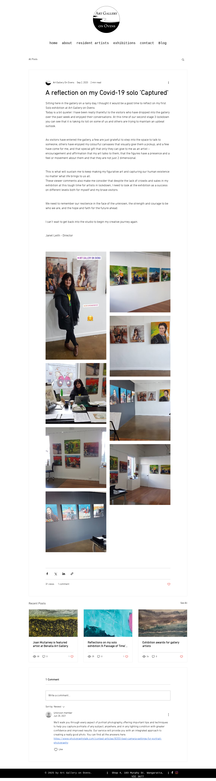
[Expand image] (76, 306)
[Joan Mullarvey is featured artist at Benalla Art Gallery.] (53, 623)
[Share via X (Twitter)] (55, 573)
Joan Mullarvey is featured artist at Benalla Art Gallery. (50, 644)
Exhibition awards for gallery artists (160, 644)
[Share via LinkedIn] (63, 573)
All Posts (33, 59)
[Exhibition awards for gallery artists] (162, 623)
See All (183, 603)
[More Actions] (168, 715)
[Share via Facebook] (47, 573)
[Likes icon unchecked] (56, 750)
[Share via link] (72, 573)
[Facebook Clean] (172, 772)
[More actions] (168, 83)
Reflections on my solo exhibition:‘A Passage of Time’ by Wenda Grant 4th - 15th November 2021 (107, 644)
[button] (183, 59)
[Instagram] (176, 772)
